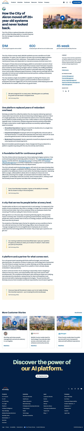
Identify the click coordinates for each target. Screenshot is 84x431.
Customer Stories (48, 396)
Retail (24, 411)
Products (13, 2)
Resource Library (48, 406)
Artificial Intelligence (7, 408)
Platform (4, 406)
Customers (27, 2)
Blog (45, 413)
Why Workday (5, 411)
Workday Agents (25, 167)
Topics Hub (46, 411)
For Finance (5, 396)
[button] (62, 18)
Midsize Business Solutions (9, 413)
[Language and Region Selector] (63, 2)
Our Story (66, 399)
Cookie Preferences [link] (40, 427)
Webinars (46, 401)
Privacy (7, 427)
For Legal (4, 403)
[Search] (70, 2)
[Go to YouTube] (81, 388)
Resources (34, 2)
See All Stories (78, 312)
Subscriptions (20, 427)
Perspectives (67, 408)
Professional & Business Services (31, 406)
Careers (66, 411)
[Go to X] (68, 388)
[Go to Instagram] (78, 388)
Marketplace (5, 418)
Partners (40, 2)
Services (4, 420)
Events (45, 399)
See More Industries (28, 415)
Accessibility (12, 427)
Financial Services (27, 396)
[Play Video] (62, 17)
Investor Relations (68, 403)
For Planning (5, 401)
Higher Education (27, 401)
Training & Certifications (50, 408)
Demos (45, 403)
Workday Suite (5, 415)
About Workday (68, 396)
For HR (3, 399)
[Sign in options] (67, 2)
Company (46, 2)
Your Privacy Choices (30, 427)
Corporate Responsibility (70, 401)
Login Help (66, 413)
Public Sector (26, 408)
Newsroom (67, 406)
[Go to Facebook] (75, 388)
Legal (3, 427)
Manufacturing (26, 403)
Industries (20, 2)
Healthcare (25, 399)
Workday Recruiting (25, 161)
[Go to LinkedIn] (72, 388)
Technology (26, 413)
